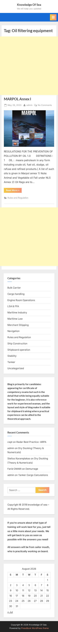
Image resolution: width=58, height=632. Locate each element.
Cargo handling (15, 293)
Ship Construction (17, 343)
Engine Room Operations (21, 300)
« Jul (10, 612)
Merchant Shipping (18, 324)
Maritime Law (15, 318)
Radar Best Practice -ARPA (31, 441)
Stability (12, 355)
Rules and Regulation (18, 198)
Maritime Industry (17, 312)
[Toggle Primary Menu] (53, 17)
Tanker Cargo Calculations (33, 475)
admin (29, 105)
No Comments (45, 105)
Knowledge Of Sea (29, 4)
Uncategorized (15, 368)
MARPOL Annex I (17, 99)
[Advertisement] (29, 65)
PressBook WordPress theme (35, 628)
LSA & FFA (13, 306)
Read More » (14, 191)
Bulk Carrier (14, 287)
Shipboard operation (18, 349)
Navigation (13, 331)
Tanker (11, 362)
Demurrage (32, 468)
